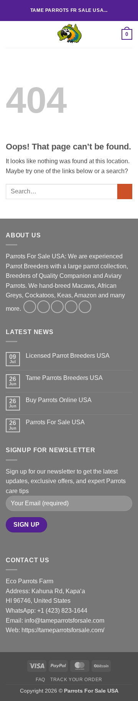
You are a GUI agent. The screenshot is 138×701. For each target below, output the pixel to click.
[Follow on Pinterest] (85, 306)
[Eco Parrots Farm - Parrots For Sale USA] (69, 34)
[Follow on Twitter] (57, 306)
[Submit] (124, 191)
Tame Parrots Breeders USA (64, 378)
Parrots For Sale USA (55, 422)
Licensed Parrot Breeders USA (68, 355)
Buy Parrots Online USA (59, 400)
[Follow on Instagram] (43, 306)
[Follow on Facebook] (29, 306)
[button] (10, 34)
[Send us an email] (71, 306)
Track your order (76, 679)
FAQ (40, 679)
